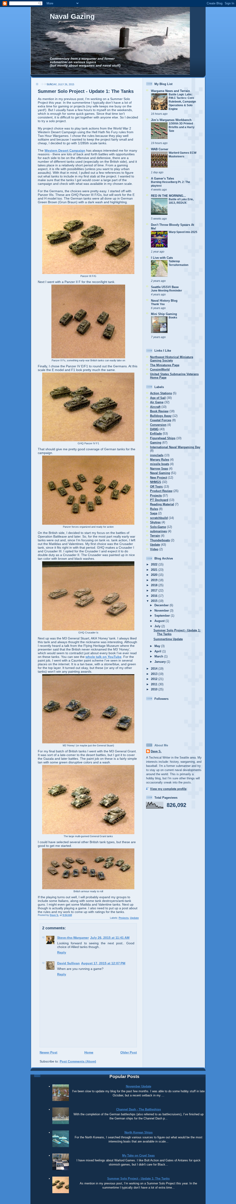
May (157, 646)
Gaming (155, 442)
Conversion (158, 425)
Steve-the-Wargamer (73, 937)
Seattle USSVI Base (165, 287)
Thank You (158, 304)
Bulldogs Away (160, 416)
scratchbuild (159, 518)
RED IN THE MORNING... (168, 195)
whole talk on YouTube (103, 657)
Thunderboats (160, 540)
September (162, 615)
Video (154, 549)
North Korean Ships (138, 1132)
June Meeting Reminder (166, 290)
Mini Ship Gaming (164, 314)
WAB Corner (159, 149)
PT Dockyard (159, 500)
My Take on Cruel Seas (138, 1155)
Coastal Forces (160, 420)
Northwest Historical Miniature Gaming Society (171, 358)
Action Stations (161, 393)
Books (173, 317)
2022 (154, 564)
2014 (154, 668)
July (157, 626)
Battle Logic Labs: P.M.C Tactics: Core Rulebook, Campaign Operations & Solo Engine (182, 102)
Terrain (155, 535)
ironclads (156, 455)
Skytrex (155, 522)
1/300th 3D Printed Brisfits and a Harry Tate (182, 127)
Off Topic (156, 486)
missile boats (159, 464)
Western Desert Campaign (64, 150)
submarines (158, 531)
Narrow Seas (159, 468)
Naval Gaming (160, 473)
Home (88, 1052)
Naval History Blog (164, 300)
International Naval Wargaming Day (175, 447)
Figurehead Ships (162, 438)
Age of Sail (158, 398)
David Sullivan (68, 963)
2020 (154, 575)
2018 (154, 585)
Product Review (161, 491)
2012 (154, 679)
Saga (153, 513)
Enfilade (156, 433)
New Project (158, 477)
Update (134, 917)
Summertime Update (168, 639)
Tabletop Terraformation (178, 263)
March (159, 656)
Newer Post (48, 1052)
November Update (138, 1086)
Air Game (156, 402)
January (160, 661)
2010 (154, 689)
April (158, 651)
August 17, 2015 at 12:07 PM (103, 963)
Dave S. (156, 751)
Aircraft (155, 407)
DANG (154, 429)
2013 (154, 674)
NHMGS (155, 482)
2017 (154, 590)
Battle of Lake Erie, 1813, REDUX (181, 201)
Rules (154, 509)
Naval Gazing (72, 16)
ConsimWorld (160, 369)
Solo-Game (158, 527)
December (162, 605)
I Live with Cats (162, 257)
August (159, 621)
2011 (154, 684)
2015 (154, 601)
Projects (124, 917)
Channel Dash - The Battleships (138, 1109)
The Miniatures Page (164, 365)
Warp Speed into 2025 (183, 232)
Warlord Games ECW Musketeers (182, 154)
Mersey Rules (159, 459)
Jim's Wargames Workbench (171, 120)
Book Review (159, 411)
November (162, 610)
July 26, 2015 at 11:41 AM (110, 937)
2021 (154, 569)
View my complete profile (168, 789)
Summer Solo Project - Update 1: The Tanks (138, 1178)
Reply (61, 952)
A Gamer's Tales (162, 178)
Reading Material (162, 504)
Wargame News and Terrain (170, 91)
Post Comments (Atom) (78, 1061)
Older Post (128, 1052)
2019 (154, 580)
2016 (154, 596)
